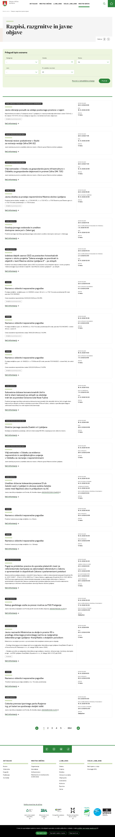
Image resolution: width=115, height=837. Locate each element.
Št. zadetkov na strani (48, 68)
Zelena (61, 766)
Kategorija (9, 58)
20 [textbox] (43, 72)
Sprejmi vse (41, 833)
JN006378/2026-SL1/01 (57, 609)
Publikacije (6, 775)
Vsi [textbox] (79, 62)
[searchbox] (42, 62)
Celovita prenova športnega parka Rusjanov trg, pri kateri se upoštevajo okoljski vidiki (25, 705)
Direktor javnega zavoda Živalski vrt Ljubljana (26, 427)
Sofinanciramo (35, 772)
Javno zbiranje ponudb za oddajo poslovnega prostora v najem (34, 110)
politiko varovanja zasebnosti (87, 828)
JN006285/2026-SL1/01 (49, 710)
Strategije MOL (92, 769)
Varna (61, 789)
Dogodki (5, 772)
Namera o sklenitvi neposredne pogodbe (24, 288)
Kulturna (62, 783)
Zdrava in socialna (65, 775)
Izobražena (62, 781)
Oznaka (44, 58)
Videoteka (6, 769)
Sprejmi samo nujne (57, 833)
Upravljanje (34, 769)
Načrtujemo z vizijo (93, 766)
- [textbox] (6, 62)
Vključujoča (62, 778)
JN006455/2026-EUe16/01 (50, 492)
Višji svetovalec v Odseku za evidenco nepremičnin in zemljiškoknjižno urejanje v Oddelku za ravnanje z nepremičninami (24, 455)
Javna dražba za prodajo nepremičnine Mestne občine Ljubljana (35, 196)
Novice (5, 766)
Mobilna (61, 772)
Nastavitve (74, 833)
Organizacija (35, 766)
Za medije (6, 778)
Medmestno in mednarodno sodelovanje (40, 776)
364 (70, 728)
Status (80, 58)
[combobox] (22, 62)
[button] (83, 81)
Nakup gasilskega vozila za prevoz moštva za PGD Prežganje (33, 605)
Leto (7, 68)
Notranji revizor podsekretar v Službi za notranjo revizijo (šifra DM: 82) (22, 142)
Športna (62, 786)
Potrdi (104, 81)
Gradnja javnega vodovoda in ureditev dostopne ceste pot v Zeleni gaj (23, 229)
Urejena (61, 769)
